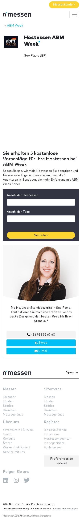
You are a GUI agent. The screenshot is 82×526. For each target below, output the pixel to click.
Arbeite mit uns (14, 452)
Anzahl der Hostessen (22, 195)
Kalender (9, 397)
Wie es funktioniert (17, 447)
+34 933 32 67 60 (42, 334)
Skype (42, 342)
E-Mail (42, 351)
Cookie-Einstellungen (65, 508)
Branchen (9, 410)
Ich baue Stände (55, 430)
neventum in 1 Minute (18, 430)
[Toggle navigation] (74, 14)
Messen (10, 389)
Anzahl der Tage (18, 211)
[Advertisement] (41, 107)
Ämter (7, 443)
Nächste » (41, 235)
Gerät (7, 434)
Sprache (72, 372)
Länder (8, 401)
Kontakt (9, 438)
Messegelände (13, 414)
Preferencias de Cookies (61, 461)
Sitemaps (52, 389)
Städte (8, 405)
